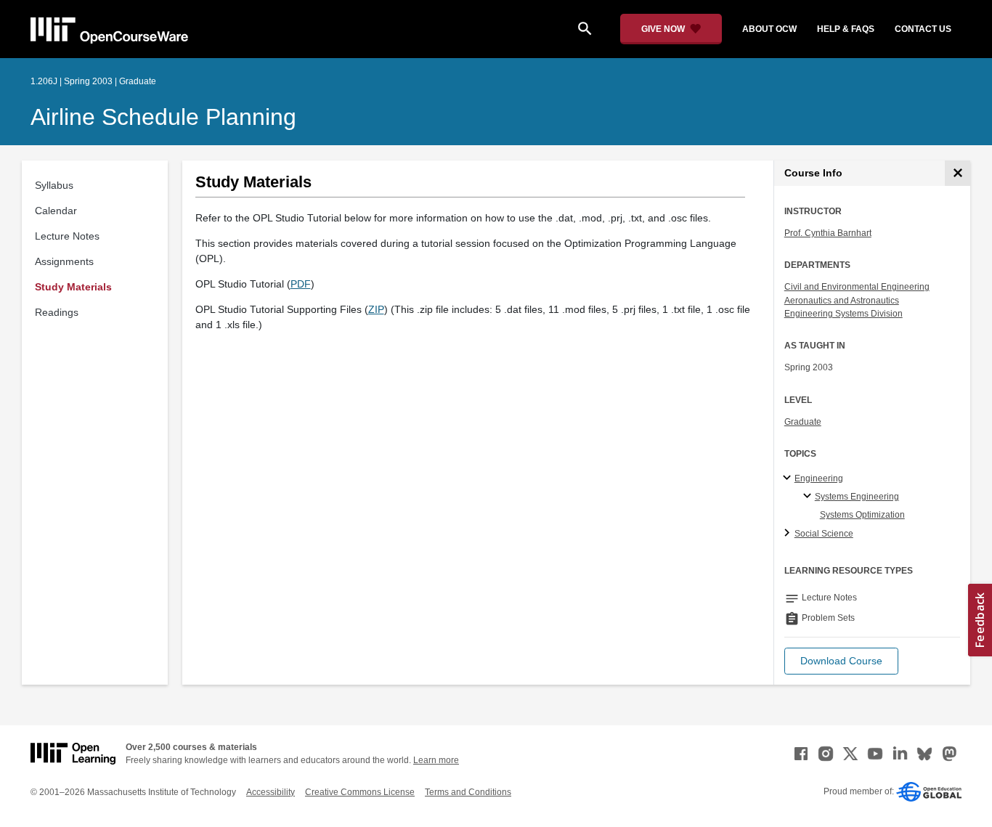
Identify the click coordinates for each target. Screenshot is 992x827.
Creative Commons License (360, 792)
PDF (300, 284)
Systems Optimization (862, 515)
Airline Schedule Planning (163, 117)
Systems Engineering (857, 497)
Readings (56, 312)
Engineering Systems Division (843, 314)
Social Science (823, 534)
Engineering (818, 478)
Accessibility (270, 792)
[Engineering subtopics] (789, 478)
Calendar (56, 210)
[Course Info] (957, 173)
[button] (841, 661)
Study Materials (73, 287)
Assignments (64, 261)
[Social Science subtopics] (789, 533)
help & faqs (845, 29)
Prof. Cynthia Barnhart (827, 233)
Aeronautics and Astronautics (841, 301)
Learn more (436, 760)
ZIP (376, 309)
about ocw (769, 29)
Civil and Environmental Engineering (857, 287)
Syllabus (54, 185)
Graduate (802, 422)
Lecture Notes (67, 236)
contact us (923, 29)
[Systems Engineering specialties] (809, 496)
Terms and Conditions (468, 792)
